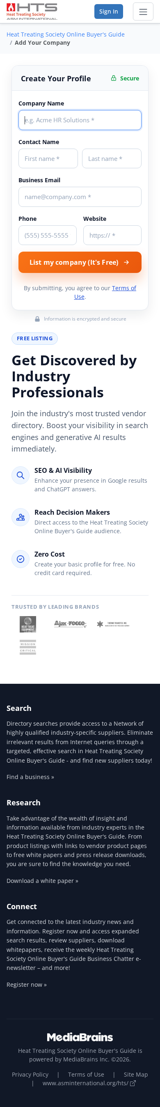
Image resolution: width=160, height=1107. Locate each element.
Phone (27, 218)
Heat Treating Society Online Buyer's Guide (66, 34)
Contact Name (38, 142)
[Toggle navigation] (143, 11)
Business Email (39, 180)
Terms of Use (86, 1074)
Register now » (27, 984)
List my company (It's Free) (74, 262)
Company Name (41, 103)
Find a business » (30, 777)
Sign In (108, 11)
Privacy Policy (30, 1074)
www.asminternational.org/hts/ (86, 1083)
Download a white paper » (42, 881)
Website (94, 218)
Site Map (136, 1074)
